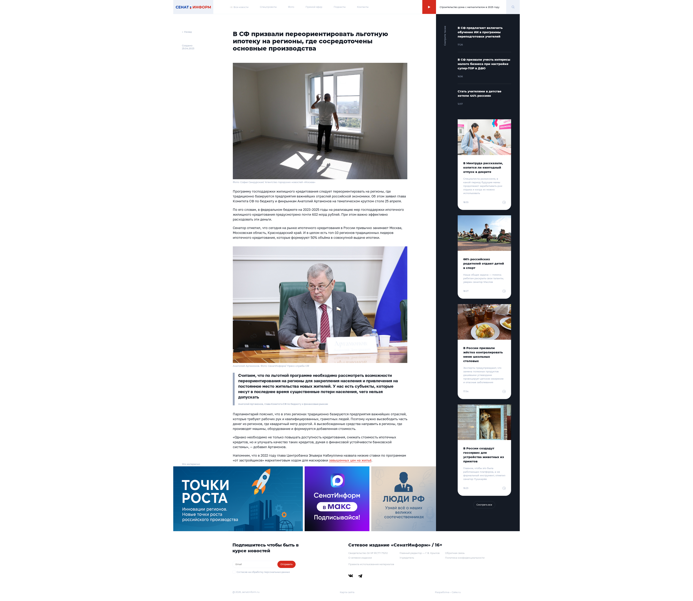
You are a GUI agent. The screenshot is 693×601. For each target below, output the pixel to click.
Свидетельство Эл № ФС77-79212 (368, 553)
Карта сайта (347, 592)
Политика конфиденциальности (465, 557)
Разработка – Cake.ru (448, 592)
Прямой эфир (314, 6)
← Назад (187, 31)
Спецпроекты (268, 6)
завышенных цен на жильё (350, 460)
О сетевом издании (360, 557)
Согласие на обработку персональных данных (263, 572)
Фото (291, 6)
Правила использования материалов (371, 564)
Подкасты (340, 6)
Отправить (286, 564)
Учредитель (407, 557)
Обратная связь (455, 553)
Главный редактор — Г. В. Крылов (420, 553)
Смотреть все (484, 504)
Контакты (363, 6)
